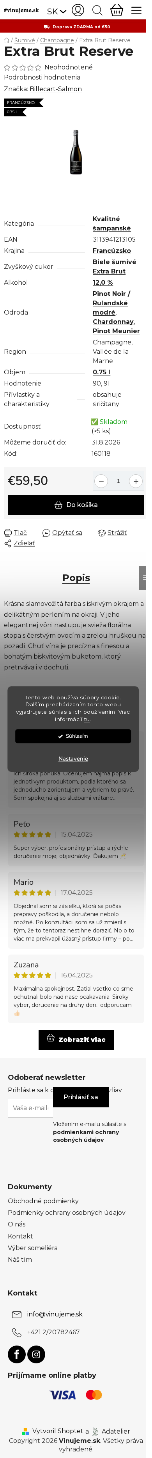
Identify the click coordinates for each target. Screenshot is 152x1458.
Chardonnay (113, 321)
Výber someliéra (33, 1248)
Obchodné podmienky (43, 1201)
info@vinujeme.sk (55, 1314)
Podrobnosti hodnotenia (42, 77)
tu (87, 719)
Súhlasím (77, 736)
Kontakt (20, 1236)
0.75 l (101, 372)
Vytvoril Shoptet (57, 1431)
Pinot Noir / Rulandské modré (111, 303)
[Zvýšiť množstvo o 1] (137, 478)
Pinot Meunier (116, 331)
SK (52, 11)
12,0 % (103, 282)
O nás (16, 1224)
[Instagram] (36, 1354)
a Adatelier (107, 1431)
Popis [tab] (76, 577)
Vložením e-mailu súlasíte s (89, 1132)
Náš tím (20, 1259)
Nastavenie (73, 759)
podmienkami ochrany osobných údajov (86, 1136)
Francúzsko (112, 250)
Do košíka (82, 504)
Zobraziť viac (82, 1039)
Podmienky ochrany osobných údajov (66, 1212)
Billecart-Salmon (56, 89)
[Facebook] (17, 1354)
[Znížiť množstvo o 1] (100, 478)
